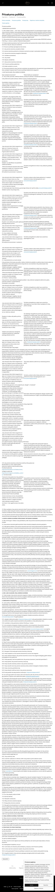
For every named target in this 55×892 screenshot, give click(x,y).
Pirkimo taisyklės (6, 20)
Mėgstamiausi (22, 868)
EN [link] (11, 886)
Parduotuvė (12, 17)
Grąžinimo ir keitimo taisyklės (37, 20)
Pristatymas (25, 20)
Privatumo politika (21, 17)
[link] (39, 888)
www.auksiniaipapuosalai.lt (30, 180)
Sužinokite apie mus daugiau (31, 881)
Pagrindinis (4, 17)
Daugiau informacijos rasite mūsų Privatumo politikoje (37, 880)
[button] (27, 3)
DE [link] (9, 886)
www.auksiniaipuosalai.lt (8, 617)
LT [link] (7, 886)
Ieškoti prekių (12, 868)
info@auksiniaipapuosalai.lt (39, 93)
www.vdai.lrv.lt (9, 771)
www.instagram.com (32, 571)
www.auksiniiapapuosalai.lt (37, 629)
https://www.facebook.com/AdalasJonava (12, 469)
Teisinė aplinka (5, 23)
